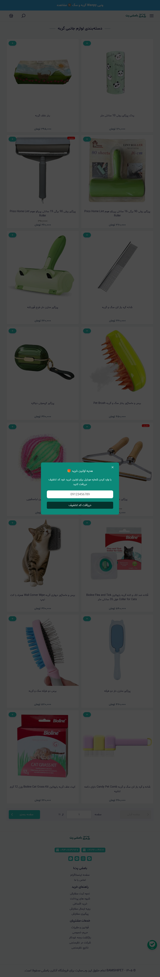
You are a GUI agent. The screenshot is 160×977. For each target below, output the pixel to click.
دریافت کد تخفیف (80, 505)
